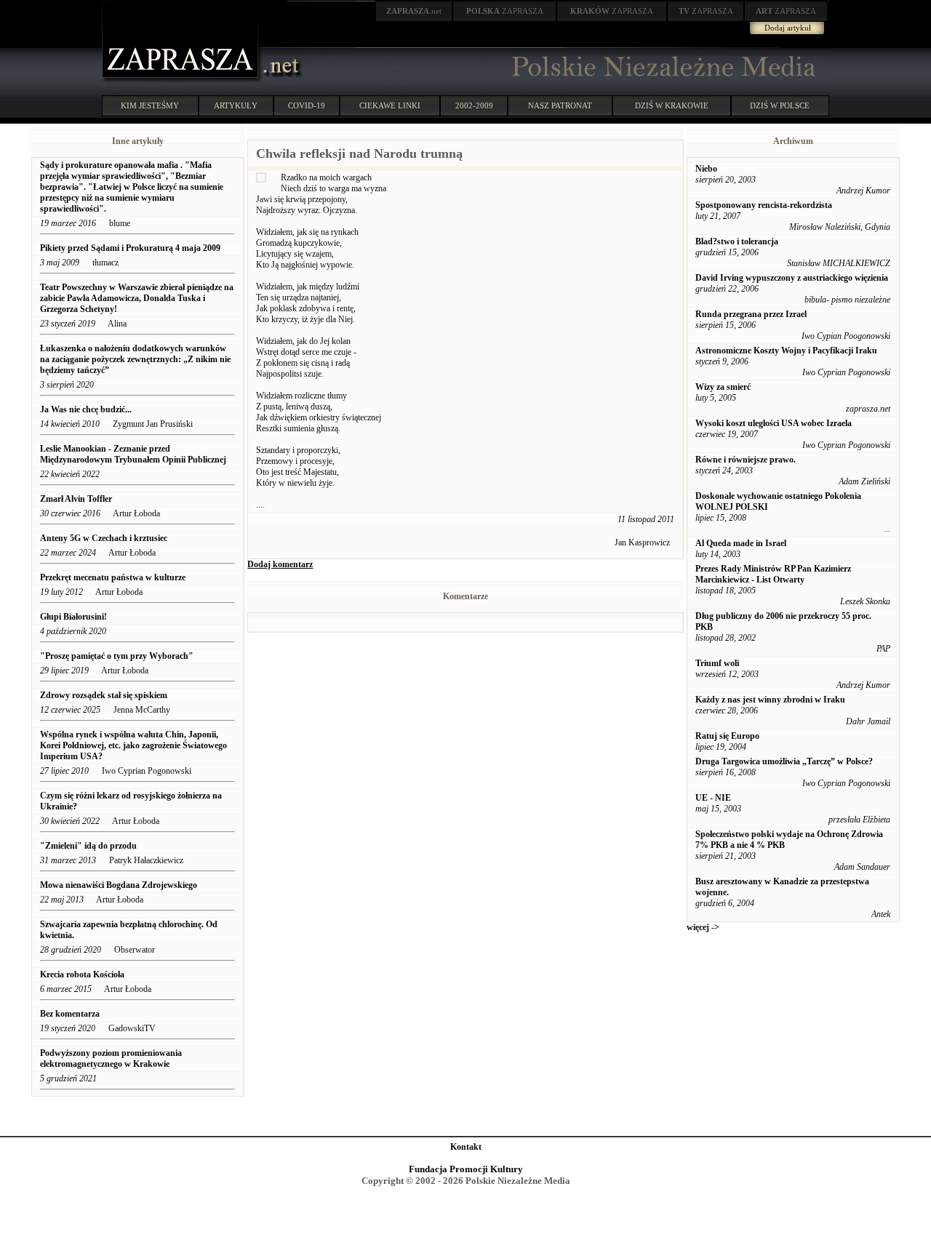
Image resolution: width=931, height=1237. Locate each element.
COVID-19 (306, 105)
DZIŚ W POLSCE (780, 105)
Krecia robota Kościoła (82, 974)
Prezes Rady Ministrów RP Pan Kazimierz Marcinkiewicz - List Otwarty (773, 574)
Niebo (706, 169)
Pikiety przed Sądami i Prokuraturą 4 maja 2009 (130, 248)
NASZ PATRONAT (560, 105)
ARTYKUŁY (235, 105)
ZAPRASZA (504, 11)
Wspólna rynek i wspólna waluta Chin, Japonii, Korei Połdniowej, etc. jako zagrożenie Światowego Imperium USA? (133, 745)
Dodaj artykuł (787, 27)
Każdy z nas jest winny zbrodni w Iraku (770, 699)
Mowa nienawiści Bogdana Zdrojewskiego (118, 885)
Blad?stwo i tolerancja (736, 241)
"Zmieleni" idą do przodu (88, 846)
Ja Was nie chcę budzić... (86, 409)
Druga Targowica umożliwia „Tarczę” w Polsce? (784, 761)
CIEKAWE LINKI (389, 105)
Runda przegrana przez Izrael (751, 314)
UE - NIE (713, 798)
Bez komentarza (70, 1014)
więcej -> (703, 927)
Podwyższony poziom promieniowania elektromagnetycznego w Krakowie (111, 1058)
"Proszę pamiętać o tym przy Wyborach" (116, 656)
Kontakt (466, 1147)
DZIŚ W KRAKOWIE (671, 105)
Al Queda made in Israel (740, 543)
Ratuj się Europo (727, 736)
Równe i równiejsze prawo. (745, 460)
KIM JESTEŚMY (150, 105)
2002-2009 (474, 105)
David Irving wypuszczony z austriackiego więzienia (791, 278)
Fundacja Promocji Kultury (466, 1169)
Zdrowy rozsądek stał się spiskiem (103, 695)
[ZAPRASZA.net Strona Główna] (182, 80)
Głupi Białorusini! (73, 617)
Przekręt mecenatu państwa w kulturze (112, 577)
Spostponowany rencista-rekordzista (763, 205)
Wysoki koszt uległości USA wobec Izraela (773, 423)
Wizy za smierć (723, 387)
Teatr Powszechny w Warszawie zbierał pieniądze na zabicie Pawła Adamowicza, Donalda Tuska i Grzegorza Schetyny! (136, 298)
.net (413, 11)
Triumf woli (717, 663)
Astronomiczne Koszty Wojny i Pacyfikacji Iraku (786, 350)
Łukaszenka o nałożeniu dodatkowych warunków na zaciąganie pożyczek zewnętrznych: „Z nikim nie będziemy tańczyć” (135, 359)
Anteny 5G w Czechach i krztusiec (103, 538)
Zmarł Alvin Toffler (76, 499)
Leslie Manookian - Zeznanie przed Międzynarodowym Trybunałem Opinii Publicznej (134, 454)
